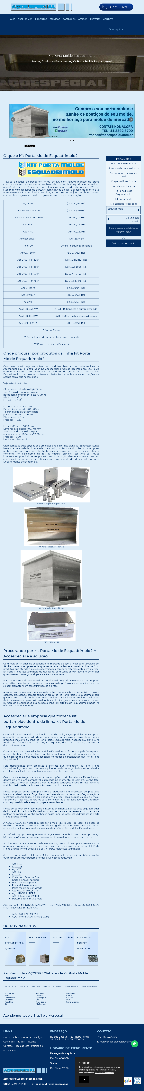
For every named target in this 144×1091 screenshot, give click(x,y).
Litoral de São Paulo (89, 986)
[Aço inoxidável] (63, 959)
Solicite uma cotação (123, 243)
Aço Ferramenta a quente (14, 943)
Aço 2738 (17, 866)
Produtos (41, 19)
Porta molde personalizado (27, 888)
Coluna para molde (132, 219)
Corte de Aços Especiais (25, 880)
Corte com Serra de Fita (25, 877)
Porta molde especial (24, 882)
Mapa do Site (22, 1046)
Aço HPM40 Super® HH (25, 896)
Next (131, 119)
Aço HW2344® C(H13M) (25, 890)
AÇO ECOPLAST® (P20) (25, 914)
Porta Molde (37, 937)
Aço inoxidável (63, 937)
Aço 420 (16, 869)
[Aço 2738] (72, 122)
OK (84, 1079)
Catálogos (69, 19)
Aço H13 (16, 872)
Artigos (82, 19)
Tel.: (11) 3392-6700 (107, 1036)
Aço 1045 (17, 864)
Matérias (95, 19)
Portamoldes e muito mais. (27, 898)
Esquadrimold (115, 208)
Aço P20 (16, 874)
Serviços (55, 19)
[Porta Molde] (39, 959)
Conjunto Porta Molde (123, 181)
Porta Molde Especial (123, 186)
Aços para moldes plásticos (84, 943)
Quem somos (25, 19)
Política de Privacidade (104, 1073)
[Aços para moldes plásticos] (87, 959)
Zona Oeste (35, 986)
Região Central (10, 986)
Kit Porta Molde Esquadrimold (123, 193)
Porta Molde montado (24, 885)
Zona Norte (24, 986)
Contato (108, 19)
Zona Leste (57, 986)
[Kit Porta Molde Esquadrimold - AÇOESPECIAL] (41, 7)
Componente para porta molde (123, 175)
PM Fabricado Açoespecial (123, 204)
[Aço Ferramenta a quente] (15, 959)
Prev (13, 119)
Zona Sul (46, 986)
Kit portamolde (123, 199)
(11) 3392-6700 (123, 232)
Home (12, 19)
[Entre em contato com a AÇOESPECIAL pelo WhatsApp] (134, 1043)
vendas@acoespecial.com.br (121, 1041)
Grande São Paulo (71, 986)
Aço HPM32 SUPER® (23, 893)
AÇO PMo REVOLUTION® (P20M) (30, 916)
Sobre (15, 1037)
